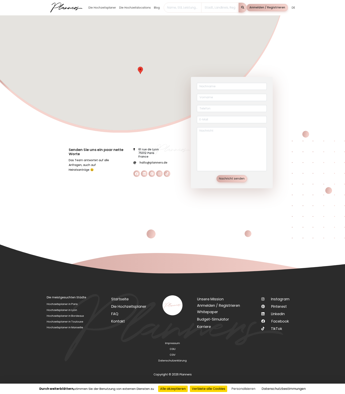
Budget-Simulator (213, 319)
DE (293, 8)
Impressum (172, 343)
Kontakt (118, 321)
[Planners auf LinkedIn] (144, 173)
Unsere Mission (210, 299)
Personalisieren (243, 388)
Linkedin (278, 313)
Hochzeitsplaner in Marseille (65, 327)
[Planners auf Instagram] (159, 173)
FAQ (114, 313)
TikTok (276, 328)
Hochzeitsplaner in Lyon (62, 310)
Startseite (120, 299)
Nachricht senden (232, 179)
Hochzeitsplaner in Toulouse (65, 321)
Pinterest (279, 306)
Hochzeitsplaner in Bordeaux (65, 316)
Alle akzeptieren (173, 388)
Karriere (204, 326)
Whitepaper (207, 311)
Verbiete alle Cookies (208, 388)
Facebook (280, 321)
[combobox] (182, 7)
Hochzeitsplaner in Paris (62, 304)
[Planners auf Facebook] (136, 173)
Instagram (280, 299)
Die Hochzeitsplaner (128, 306)
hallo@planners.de (153, 163)
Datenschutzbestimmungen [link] (284, 388)
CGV (172, 354)
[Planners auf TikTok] (167, 173)
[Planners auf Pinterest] (152, 173)
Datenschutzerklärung (172, 360)
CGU (172, 349)
